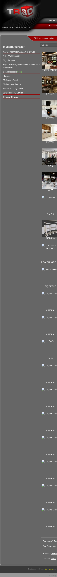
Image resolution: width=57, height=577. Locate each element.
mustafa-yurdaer (48, 38)
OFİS (50, 166)
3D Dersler (18, 93)
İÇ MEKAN (50, 310)
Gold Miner (49, 569)
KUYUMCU (50, 94)
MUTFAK (50, 118)
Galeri (53, 558)
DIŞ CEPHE (50, 286)
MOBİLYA (50, 238)
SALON (50, 214)
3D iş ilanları (17, 89)
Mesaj (19, 72)
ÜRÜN (50, 358)
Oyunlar (14, 97)
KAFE (50, 190)
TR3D (36, 38)
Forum (18, 84)
